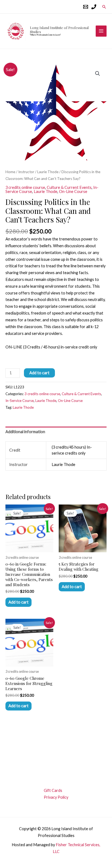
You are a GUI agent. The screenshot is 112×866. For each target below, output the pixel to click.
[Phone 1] (93, 6)
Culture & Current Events (69, 187)
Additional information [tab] (25, 431)
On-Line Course (73, 191)
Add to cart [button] (18, 602)
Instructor (26, 172)
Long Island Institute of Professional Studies (59, 29)
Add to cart (39, 372)
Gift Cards (53, 790)
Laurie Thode (47, 172)
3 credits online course (25, 187)
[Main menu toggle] (101, 31)
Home (10, 172)
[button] (104, 6)
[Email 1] (85, 6)
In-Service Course (19, 400)
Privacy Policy (56, 797)
